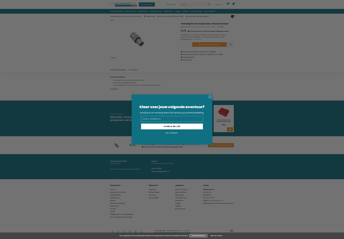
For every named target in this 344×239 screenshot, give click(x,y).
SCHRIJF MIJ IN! (172, 126)
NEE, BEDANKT (172, 133)
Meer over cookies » (217, 235)
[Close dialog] (210, 96)
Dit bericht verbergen (198, 235)
